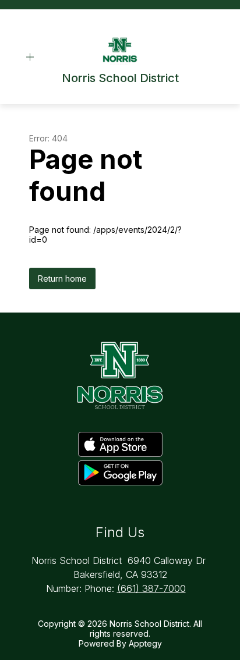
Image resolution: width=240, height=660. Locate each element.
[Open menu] (30, 57)
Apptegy (145, 643)
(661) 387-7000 (151, 588)
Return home (62, 278)
